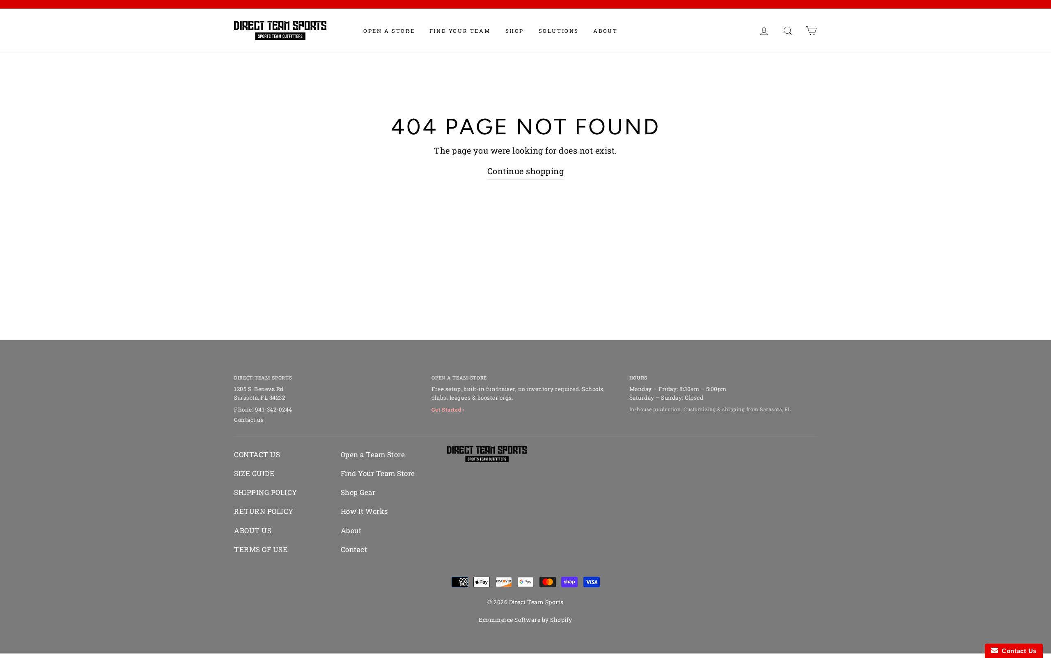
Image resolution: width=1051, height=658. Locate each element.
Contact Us (1017, 650)
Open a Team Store (373, 454)
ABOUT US (252, 530)
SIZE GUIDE (254, 473)
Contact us (249, 419)
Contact (354, 549)
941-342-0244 (273, 409)
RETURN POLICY (264, 511)
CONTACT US (257, 454)
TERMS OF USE (260, 549)
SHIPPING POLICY (265, 492)
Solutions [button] (559, 31)
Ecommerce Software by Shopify (525, 619)
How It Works (364, 511)
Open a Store (389, 31)
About (605, 31)
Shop (514, 31)
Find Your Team (460, 31)
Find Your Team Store (378, 473)
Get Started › (448, 409)
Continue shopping (525, 171)
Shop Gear (358, 492)
